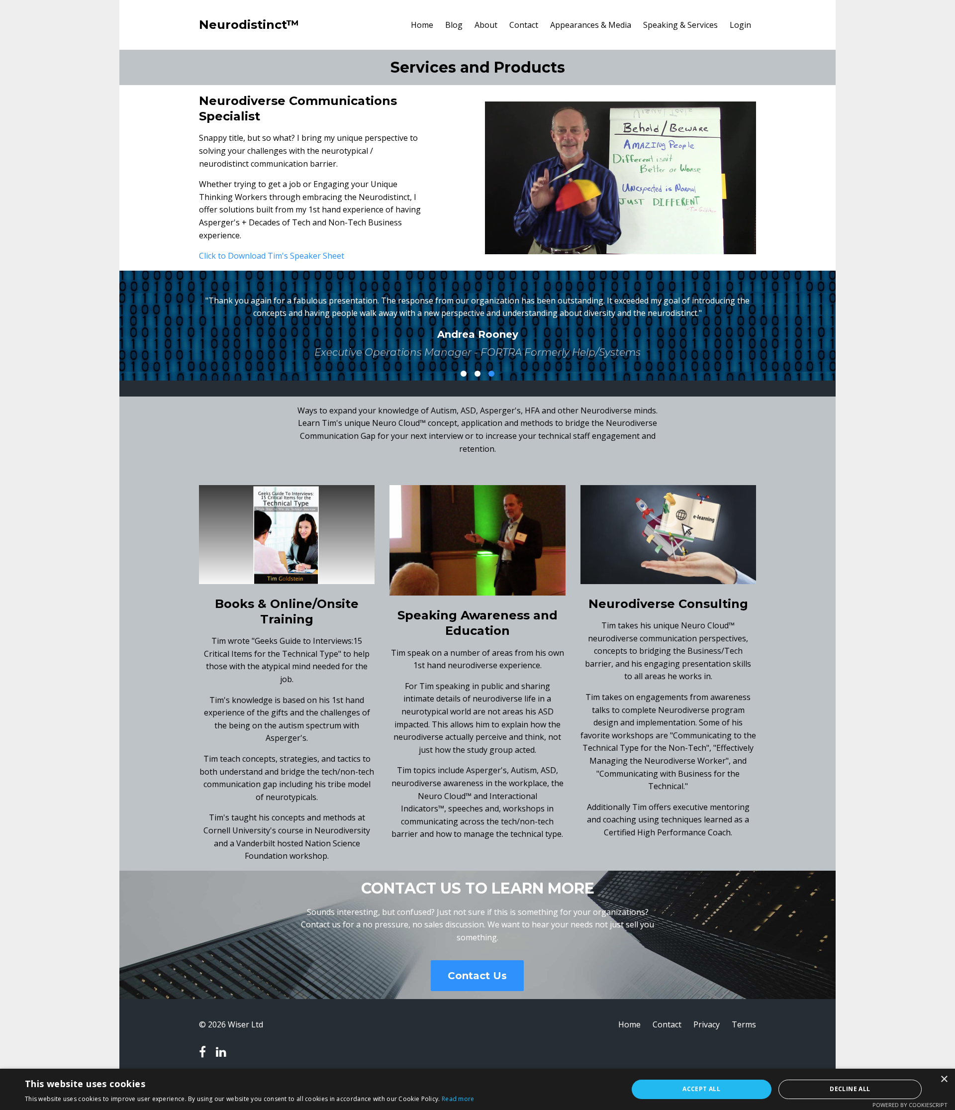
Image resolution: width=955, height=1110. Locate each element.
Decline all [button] (850, 1089)
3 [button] (491, 374)
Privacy (706, 1024)
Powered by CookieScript (910, 1105)
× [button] (944, 1079)
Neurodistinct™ (249, 24)
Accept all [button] (701, 1089)
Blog (454, 24)
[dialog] (477, 1089)
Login (740, 24)
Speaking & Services (680, 24)
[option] (477, 319)
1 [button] (464, 374)
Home (422, 24)
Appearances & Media (590, 24)
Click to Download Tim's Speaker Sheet (271, 255)
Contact (523, 24)
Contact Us (477, 976)
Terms (744, 1024)
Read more (458, 1099)
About (486, 24)
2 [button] (477, 374)
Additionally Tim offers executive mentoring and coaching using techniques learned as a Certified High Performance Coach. (668, 820)
